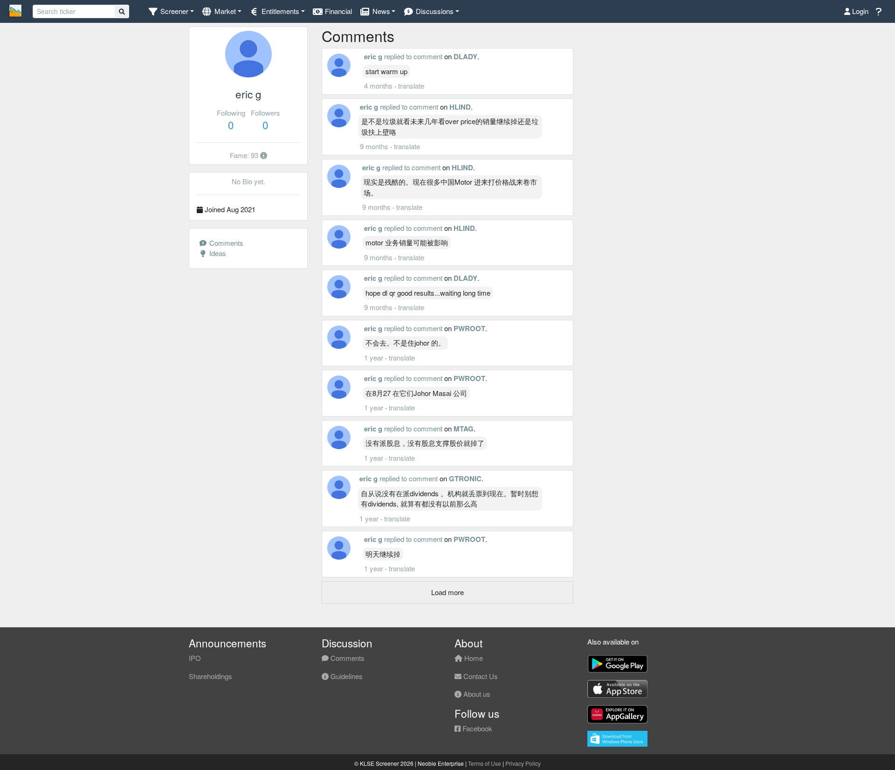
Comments (225, 243)
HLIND (460, 107)
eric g (373, 56)
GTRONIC (465, 478)
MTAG (464, 428)
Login (859, 11)
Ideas (216, 253)
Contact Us (479, 676)
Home (472, 658)
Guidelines (346, 676)
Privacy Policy (523, 763)
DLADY (465, 56)
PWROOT (469, 328)
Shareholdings (210, 676)
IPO (195, 658)
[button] (171, 11)
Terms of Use (484, 763)
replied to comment (413, 56)
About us (475, 694)
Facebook (476, 728)
